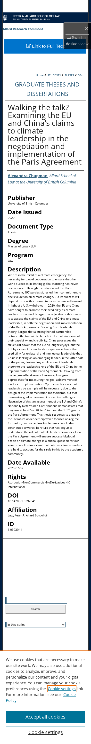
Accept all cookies (45, 716)
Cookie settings (62, 688)
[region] (45, 697)
